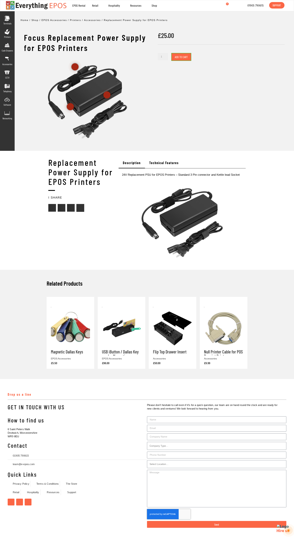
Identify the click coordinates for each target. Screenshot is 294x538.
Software (7, 104)
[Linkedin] (28, 502)
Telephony (7, 91)
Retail (95, 5)
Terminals (7, 23)
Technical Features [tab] (164, 163)
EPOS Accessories (54, 20)
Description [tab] (132, 163)
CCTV (7, 77)
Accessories (7, 64)
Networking (7, 118)
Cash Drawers (7, 50)
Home (24, 20)
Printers (7, 36)
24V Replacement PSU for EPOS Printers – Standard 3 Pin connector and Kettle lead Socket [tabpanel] (181, 174)
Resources (135, 5)
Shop (154, 5)
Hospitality (114, 5)
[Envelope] (80, 208)
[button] (52, 208)
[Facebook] (11, 502)
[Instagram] (19, 502)
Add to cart (181, 57)
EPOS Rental (78, 5)
